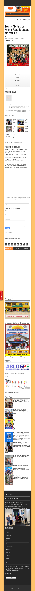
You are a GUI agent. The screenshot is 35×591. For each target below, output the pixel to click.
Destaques (9, 541)
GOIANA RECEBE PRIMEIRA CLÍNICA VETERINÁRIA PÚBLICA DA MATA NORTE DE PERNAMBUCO (21, 401)
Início (6, 376)
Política (8, 555)
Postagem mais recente (11, 197)
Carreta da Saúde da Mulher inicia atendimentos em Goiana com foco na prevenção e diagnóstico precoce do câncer (21, 467)
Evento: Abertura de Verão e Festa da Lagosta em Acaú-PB (17, 29)
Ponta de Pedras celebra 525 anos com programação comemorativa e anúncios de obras (20, 411)
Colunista (8, 535)
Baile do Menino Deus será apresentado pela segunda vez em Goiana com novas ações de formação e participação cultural (21, 444)
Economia (8, 544)
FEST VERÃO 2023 (14, 425)
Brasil (7, 532)
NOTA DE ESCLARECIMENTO (21, 432)
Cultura (8, 538)
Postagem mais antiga (24, 197)
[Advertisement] (16, 262)
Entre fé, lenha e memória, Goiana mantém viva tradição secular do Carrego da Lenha (20, 477)
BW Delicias (8, 453)
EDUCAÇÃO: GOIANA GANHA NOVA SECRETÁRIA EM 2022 (21, 456)
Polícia (8, 552)
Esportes (8, 549)
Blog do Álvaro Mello (21, 588)
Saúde (8, 558)
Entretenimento (10, 546)
